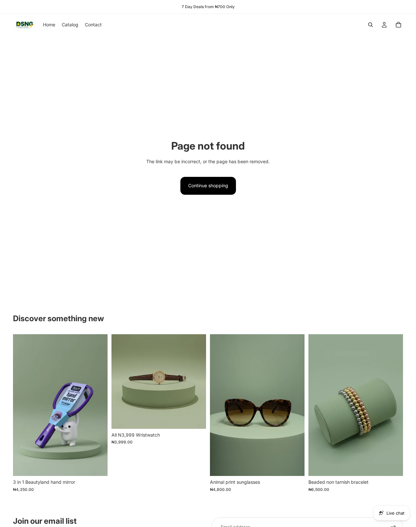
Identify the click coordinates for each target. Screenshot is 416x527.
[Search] (370, 25)
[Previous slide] (121, 381)
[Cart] (398, 25)
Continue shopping (208, 185)
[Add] (97, 466)
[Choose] (196, 419)
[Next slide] (196, 381)
